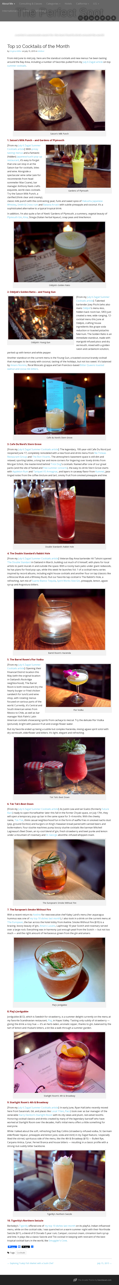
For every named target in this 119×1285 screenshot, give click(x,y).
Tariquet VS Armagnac (45, 471)
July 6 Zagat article (93, 62)
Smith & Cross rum (28, 204)
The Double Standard (19, 562)
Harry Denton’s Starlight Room (35, 1115)
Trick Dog (56, 464)
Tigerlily (23, 1225)
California (81, 3)
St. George (51, 835)
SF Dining (40, 10)
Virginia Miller (16, 51)
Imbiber (41, 51)
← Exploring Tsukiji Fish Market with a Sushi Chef (30, 1263)
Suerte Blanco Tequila (44, 580)
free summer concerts (55, 467)
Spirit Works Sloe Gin (68, 580)
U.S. (95, 3)
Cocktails (21, 1252)
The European (15, 922)
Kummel (99, 471)
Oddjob (87, 308)
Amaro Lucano (47, 925)
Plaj (50, 1020)
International (9, 10)
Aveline (37, 914)
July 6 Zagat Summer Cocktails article (38, 449)
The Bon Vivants (41, 456)
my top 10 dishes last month (45, 918)
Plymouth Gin (14, 217)
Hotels (68, 3)
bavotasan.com (104, 1280)
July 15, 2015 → (104, 1263)
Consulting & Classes (30, 3)
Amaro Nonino (18, 365)
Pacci (67, 1111)
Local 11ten (57, 1111)
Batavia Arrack (51, 204)
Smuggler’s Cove (58, 1240)
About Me (7, 3)
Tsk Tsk (19, 820)
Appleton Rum (20, 471)
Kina (25, 217)
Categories (52, 3)
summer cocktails (16, 65)
